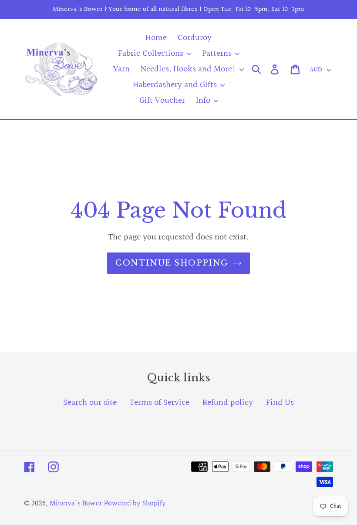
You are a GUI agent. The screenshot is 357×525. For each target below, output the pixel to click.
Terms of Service (159, 403)
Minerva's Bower (76, 503)
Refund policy (227, 403)
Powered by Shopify (135, 503)
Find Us (280, 403)
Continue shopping (171, 263)
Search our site (90, 403)
